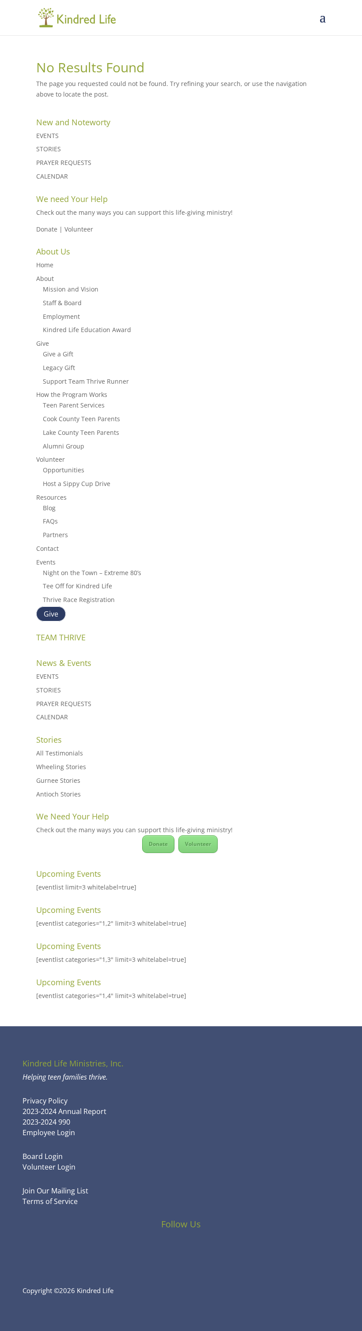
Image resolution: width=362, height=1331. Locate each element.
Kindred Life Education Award (87, 329)
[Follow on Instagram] (205, 1250)
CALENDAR (52, 176)
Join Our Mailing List (55, 1191)
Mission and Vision (70, 289)
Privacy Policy (45, 1101)
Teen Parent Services (74, 405)
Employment (61, 316)
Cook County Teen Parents (81, 419)
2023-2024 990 (46, 1122)
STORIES (48, 149)
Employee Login (49, 1132)
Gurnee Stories (58, 780)
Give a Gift (58, 354)
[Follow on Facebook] (157, 1250)
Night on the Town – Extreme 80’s (92, 572)
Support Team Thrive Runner (86, 381)
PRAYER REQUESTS (63, 162)
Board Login (43, 1156)
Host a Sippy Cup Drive (76, 483)
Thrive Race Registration (79, 599)
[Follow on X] (181, 1250)
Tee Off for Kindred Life (77, 586)
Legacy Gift (59, 367)
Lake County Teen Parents (81, 432)
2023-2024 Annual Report (64, 1111)
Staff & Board (62, 303)
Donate (158, 844)
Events (46, 562)
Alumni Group (63, 446)
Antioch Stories (58, 794)
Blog (49, 508)
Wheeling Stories (61, 767)
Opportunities (63, 470)
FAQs (50, 521)
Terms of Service (50, 1201)
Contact (47, 548)
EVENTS (47, 135)
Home (44, 265)
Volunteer (50, 459)
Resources (51, 497)
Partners (55, 535)
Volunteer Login (49, 1167)
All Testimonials (59, 753)
